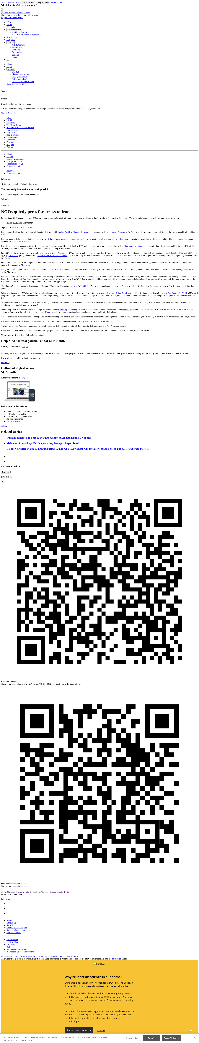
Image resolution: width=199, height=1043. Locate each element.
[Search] (28, 94)
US (48, 239)
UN (75, 310)
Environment (17, 52)
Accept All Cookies (171, 1038)
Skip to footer (56, 2)
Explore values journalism (79, 1030)
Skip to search (43, 2)
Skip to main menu (27, 2)
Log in (4, 17)
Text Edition (11, 944)
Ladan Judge (6, 279)
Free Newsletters (13, 932)
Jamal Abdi (13, 255)
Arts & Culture (18, 45)
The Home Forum (14, 30)
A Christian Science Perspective (25, 35)
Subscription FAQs (20, 79)
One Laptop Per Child (177, 293)
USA (8, 22)
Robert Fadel (121, 293)
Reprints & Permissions (16, 949)
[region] (99, 1038)
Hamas (48, 312)
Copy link (5, 472)
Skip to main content (10, 2)
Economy (16, 50)
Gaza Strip (62, 310)
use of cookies (115, 959)
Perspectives (17, 47)
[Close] (2, 89)
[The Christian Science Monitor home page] (99, 12)
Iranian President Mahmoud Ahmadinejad (76, 232)
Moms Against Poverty (54, 279)
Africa (74, 286)
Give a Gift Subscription (16, 927)
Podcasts (15, 57)
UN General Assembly (116, 232)
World (9, 24)
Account (11, 69)
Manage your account (21, 74)
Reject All (152, 1038)
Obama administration (133, 246)
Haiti (84, 286)
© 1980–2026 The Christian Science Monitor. (20, 956)
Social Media (12, 939)
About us (10, 64)
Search (4, 91)
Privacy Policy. (71, 956)
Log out (19, 17)
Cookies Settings (132, 1038)
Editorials (10, 27)
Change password (19, 77)
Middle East (127, 310)
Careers (9, 935)
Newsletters (11, 37)
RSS (8, 947)
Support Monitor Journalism (18, 930)
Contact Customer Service (23, 81)
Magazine (10, 39)
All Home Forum (19, 32)
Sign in (4, 113)
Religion (15, 54)
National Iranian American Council (52, 255)
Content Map (12, 942)
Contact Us (11, 923)
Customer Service (14, 166)
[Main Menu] (2, 8)
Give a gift (20, 84)
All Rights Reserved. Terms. (53, 956)
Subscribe (11, 17)
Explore (11, 42)
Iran (2, 232)
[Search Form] (7, 60)
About (9, 920)
